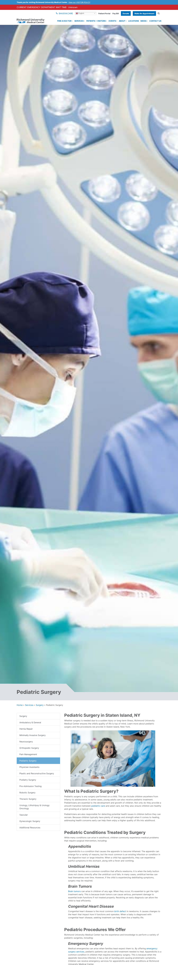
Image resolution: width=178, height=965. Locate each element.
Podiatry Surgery (27, 780)
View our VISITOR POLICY (79, 2)
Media (143, 21)
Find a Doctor (64, 21)
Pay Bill (115, 13)
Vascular (23, 814)
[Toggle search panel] (158, 13)
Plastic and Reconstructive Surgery (36, 773)
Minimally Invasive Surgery (32, 735)
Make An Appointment (144, 13)
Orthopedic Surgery (29, 748)
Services (79, 21)
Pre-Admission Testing (30, 786)
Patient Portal (104, 13)
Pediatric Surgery (27, 760)
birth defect (120, 911)
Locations (133, 21)
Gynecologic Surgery (29, 821)
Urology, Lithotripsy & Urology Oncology (34, 807)
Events (112, 21)
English (81, 13)
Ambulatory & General (30, 722)
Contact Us (155, 21)
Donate (126, 13)
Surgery (40, 705)
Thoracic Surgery (27, 799)
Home (20, 705)
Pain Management (28, 754)
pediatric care (98, 806)
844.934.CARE (66, 13)
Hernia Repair (26, 729)
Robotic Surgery (27, 792)
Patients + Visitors (96, 21)
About (122, 21)
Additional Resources (29, 827)
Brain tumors (74, 891)
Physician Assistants (29, 767)
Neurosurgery (26, 741)
